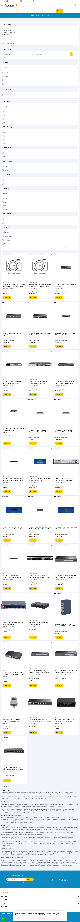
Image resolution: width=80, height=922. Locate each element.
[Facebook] (52, 880)
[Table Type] (6, 248)
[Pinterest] (59, 880)
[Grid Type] (3, 248)
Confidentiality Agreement (30, 914)
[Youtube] (65, 880)
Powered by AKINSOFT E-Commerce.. (12, 913)
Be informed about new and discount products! (20, 883)
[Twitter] (56, 880)
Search (60, 11)
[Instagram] (62, 880)
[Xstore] (10, 5)
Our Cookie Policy (44, 914)
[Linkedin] (67, 880)
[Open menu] (2, 5)
